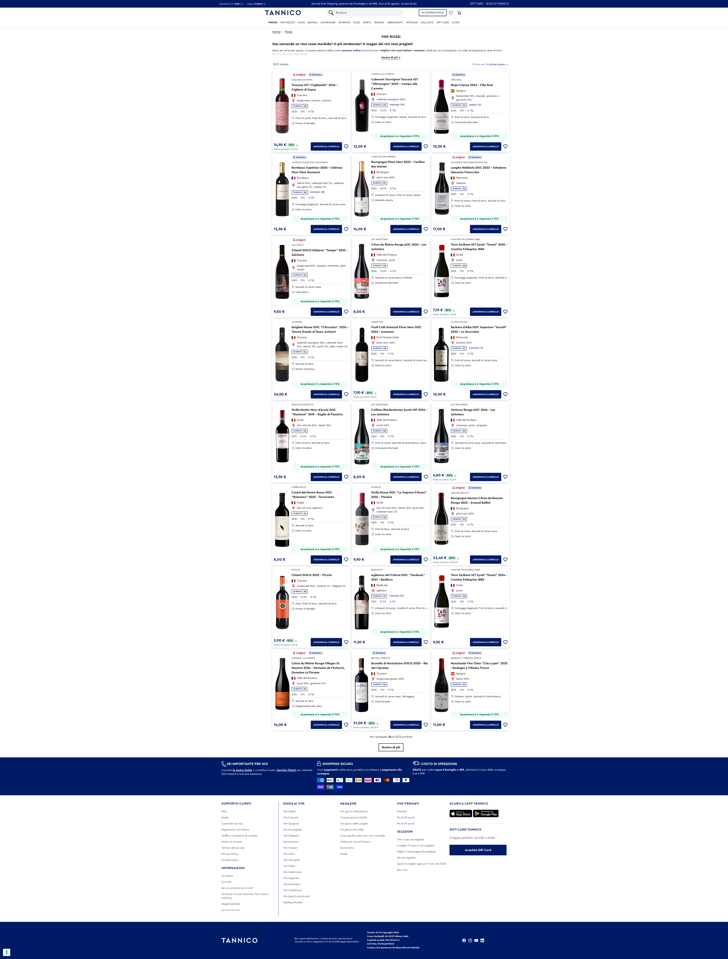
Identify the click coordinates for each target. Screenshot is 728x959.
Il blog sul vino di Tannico (355, 842)
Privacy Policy (229, 854)
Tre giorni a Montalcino (354, 811)
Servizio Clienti (286, 770)
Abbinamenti (395, 22)
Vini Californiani (292, 872)
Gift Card (476, 3)
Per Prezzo (287, 22)
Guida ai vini (294, 803)
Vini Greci (289, 854)
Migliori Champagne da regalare (416, 851)
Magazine (348, 803)
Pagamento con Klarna (235, 829)
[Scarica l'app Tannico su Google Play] (486, 813)
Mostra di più (391, 747)
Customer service (232, 823)
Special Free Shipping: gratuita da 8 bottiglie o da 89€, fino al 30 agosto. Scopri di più (364, 3)
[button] (451, 13)
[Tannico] (283, 12)
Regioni (379, 22)
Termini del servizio (233, 848)
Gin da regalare (406, 857)
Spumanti (345, 22)
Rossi (301, 22)
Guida (224, 817)
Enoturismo (347, 848)
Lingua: (255, 4)
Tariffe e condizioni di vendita (239, 836)
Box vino (402, 870)
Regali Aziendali (230, 904)
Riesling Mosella (292, 902)
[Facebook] (464, 940)
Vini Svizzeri (290, 848)
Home (276, 31)
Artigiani (412, 22)
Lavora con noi (230, 910)
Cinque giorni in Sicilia (353, 817)
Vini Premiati (408, 803)
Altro (456, 22)
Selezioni (405, 831)
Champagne (328, 22)
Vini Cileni (289, 866)
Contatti (226, 882)
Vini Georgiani (291, 860)
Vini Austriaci (290, 842)
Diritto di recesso (231, 842)
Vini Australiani (291, 884)
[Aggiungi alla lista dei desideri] (346, 146)
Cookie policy (229, 860)
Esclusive (427, 22)
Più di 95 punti (405, 823)
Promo (272, 22)
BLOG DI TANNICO (497, 3)
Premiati (402, 811)
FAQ (223, 811)
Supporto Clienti (236, 803)
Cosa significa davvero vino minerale (362, 836)
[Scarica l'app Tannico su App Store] (461, 813)
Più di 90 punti (406, 817)
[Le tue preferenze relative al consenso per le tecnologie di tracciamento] (6, 952)
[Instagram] (470, 940)
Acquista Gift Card (478, 850)
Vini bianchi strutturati (296, 896)
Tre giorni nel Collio (352, 829)
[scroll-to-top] (720, 940)
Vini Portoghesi (292, 829)
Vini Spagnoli (291, 823)
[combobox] (368, 12)
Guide (343, 854)
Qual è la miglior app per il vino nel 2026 (421, 864)
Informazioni (233, 868)
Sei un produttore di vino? (237, 888)
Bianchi (312, 22)
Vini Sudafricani (292, 890)
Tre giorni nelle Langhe (354, 823)
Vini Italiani (289, 811)
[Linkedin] (482, 940)
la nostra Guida (242, 770)
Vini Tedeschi (291, 836)
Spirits (367, 22)
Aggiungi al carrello (326, 146)
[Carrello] (459, 13)
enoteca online (351, 50)
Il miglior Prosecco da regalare (415, 845)
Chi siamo (227, 876)
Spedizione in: (229, 4)
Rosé (357, 22)
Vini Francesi (290, 817)
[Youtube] (476, 940)
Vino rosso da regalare (410, 839)
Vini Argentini (291, 878)
